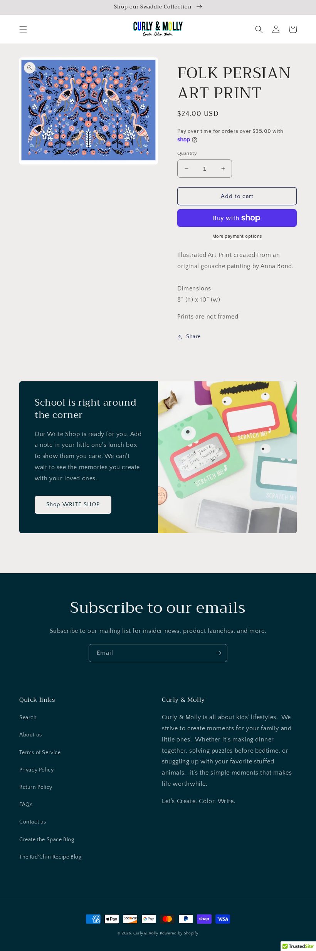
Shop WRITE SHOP (73, 504)
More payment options (237, 236)
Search (28, 718)
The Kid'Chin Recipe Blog (50, 857)
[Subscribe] (218, 653)
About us (30, 735)
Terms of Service (40, 753)
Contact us (32, 822)
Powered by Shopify (179, 933)
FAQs (25, 805)
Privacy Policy (36, 770)
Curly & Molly (145, 933)
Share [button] (193, 337)
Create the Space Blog (46, 840)
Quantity (187, 153)
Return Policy (35, 787)
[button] (23, 29)
